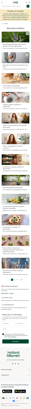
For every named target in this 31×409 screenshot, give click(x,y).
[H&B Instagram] (12, 364)
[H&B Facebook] (15, 364)
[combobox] (14, 6)
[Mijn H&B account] (26, 2)
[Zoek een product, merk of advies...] (28, 6)
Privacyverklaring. (12, 337)
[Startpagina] (15, 2)
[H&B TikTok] (18, 364)
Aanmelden (15, 341)
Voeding (5, 23)
